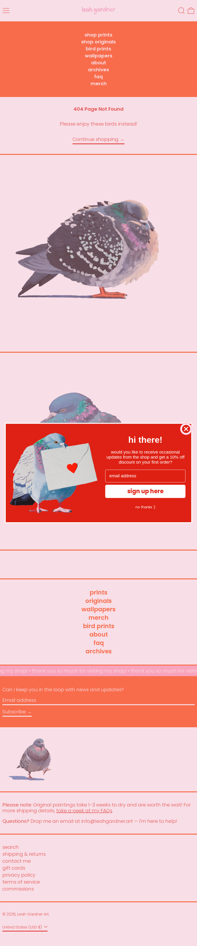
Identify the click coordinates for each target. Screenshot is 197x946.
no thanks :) (145, 507)
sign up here (145, 491)
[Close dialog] (186, 429)
